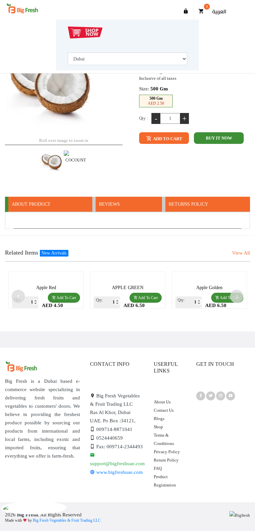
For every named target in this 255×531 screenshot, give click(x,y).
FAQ (158, 468)
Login (186, 11)
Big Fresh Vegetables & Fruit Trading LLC (67, 520)
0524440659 (109, 438)
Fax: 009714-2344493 (119, 446)
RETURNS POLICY (188, 204)
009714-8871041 (113, 429)
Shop (158, 426)
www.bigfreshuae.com (119, 472)
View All (241, 253)
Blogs (159, 418)
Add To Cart (167, 138)
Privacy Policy (167, 451)
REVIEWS (109, 204)
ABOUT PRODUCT (31, 204)
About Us (162, 401)
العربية (219, 11)
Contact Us (164, 410)
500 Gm (156, 101)
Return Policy (166, 460)
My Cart (207, 6)
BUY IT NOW (219, 138)
